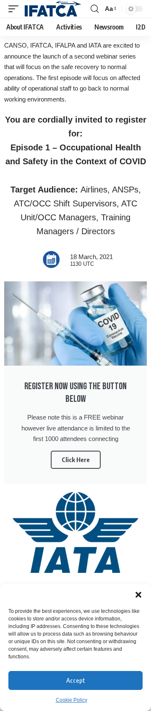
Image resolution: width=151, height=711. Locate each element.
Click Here (76, 459)
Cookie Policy (71, 700)
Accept (75, 680)
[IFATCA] (52, 9)
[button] (138, 595)
